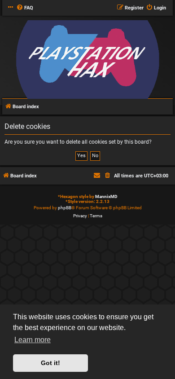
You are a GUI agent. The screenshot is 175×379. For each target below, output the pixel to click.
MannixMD (106, 196)
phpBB (64, 207)
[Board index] (87, 60)
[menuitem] (24, 8)
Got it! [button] (50, 362)
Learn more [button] (32, 340)
